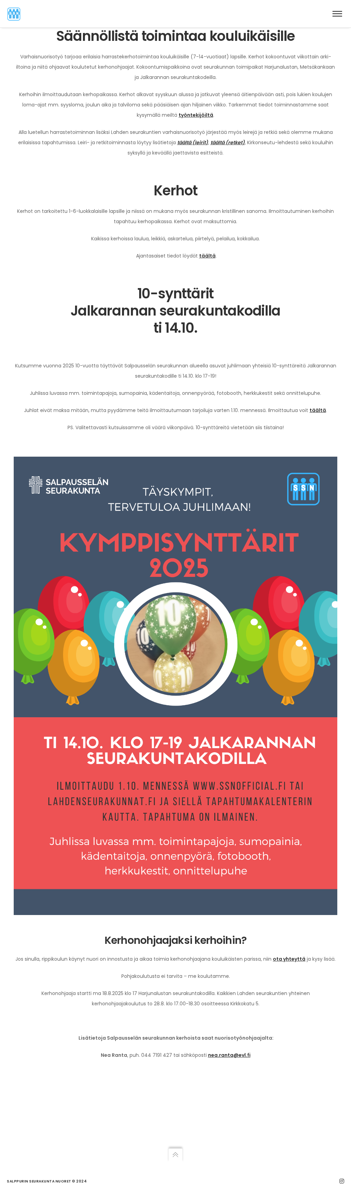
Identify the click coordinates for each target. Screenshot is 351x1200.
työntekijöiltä (196, 115)
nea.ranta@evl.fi (229, 1055)
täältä (207, 255)
